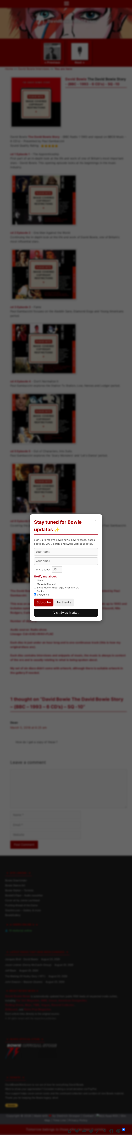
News (39, 580)
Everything (42, 594)
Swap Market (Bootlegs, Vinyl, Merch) (57, 587)
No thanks (64, 602)
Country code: (42, 569)
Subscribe (44, 602)
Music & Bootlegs (46, 584)
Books (40, 591)
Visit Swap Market (66, 612)
